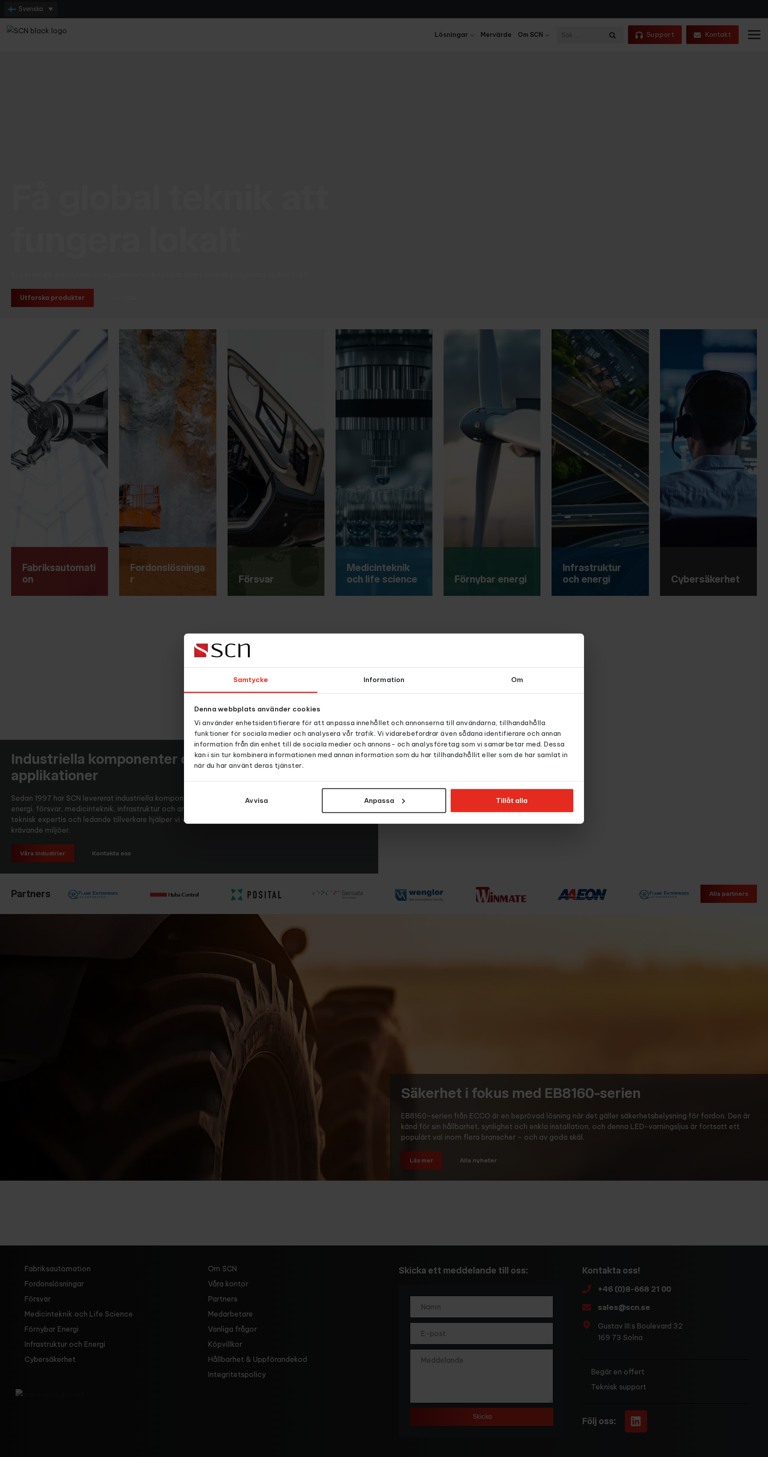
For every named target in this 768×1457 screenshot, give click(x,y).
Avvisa (256, 800)
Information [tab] (384, 679)
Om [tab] (517, 679)
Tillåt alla (512, 800)
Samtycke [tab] (250, 679)
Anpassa (379, 800)
